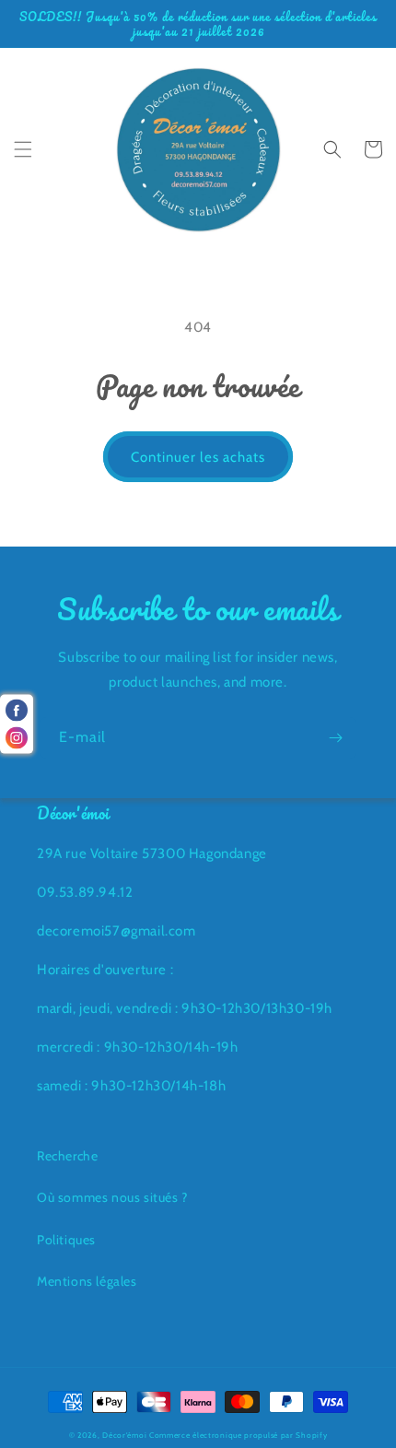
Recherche (67, 1156)
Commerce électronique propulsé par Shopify (238, 1435)
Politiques (66, 1239)
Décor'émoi (124, 1435)
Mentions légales (87, 1281)
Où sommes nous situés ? (112, 1197)
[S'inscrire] (335, 737)
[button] (23, 149)
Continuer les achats (198, 457)
